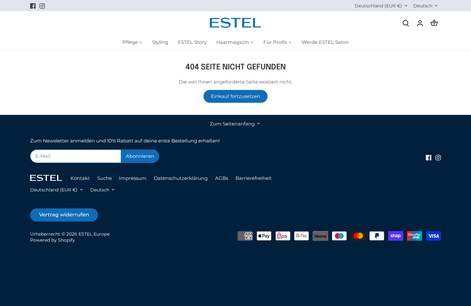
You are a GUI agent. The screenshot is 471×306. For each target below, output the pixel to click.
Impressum (132, 178)
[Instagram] (42, 5)
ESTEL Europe (94, 234)
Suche (104, 178)
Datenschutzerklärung (181, 178)
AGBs (221, 178)
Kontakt (80, 178)
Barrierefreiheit (254, 178)
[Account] (420, 23)
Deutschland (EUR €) (378, 6)
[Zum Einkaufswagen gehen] (434, 23)
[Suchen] (406, 23)
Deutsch (422, 6)
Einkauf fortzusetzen (235, 96)
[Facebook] (33, 5)
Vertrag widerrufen (64, 215)
